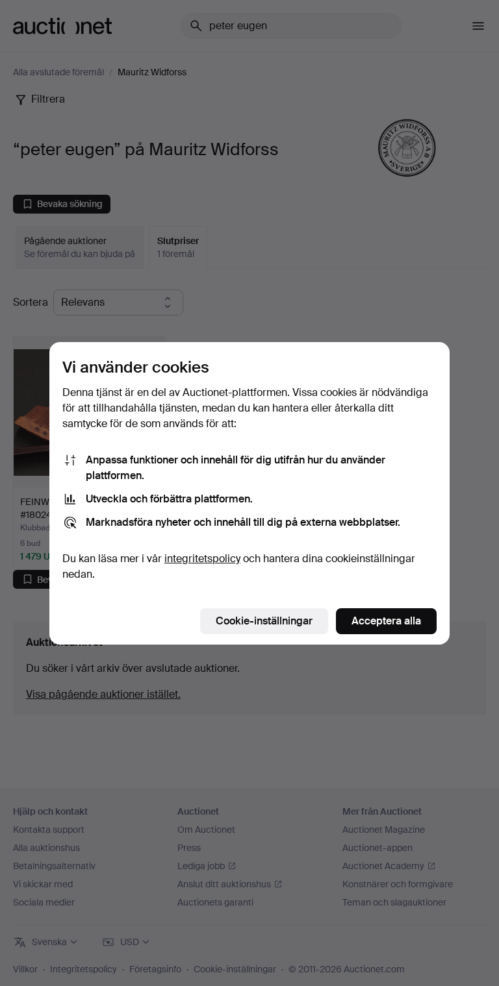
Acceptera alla (386, 621)
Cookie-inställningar (264, 621)
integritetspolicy (202, 558)
